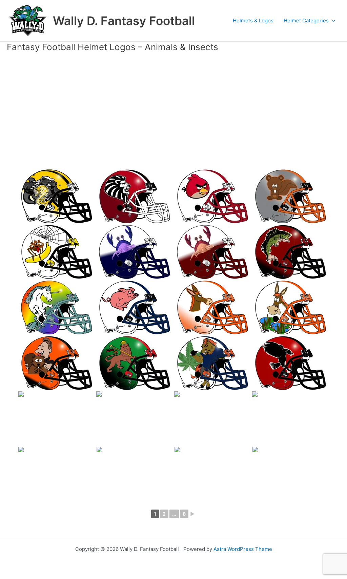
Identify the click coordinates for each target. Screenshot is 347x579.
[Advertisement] (173, 107)
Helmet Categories (306, 20)
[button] (332, 20)
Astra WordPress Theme (242, 549)
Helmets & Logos (253, 20)
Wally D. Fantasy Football (124, 21)
